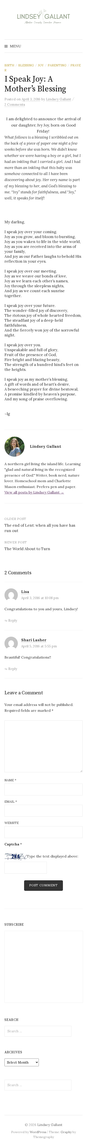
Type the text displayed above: (52, 856)
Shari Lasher (33, 640)
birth (9, 65)
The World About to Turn (27, 548)
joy (41, 65)
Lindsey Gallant (49, 1125)
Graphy (66, 1132)
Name (10, 780)
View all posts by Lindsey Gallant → (34, 492)
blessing (26, 65)
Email (10, 802)
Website (11, 823)
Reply (12, 620)
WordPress (38, 1132)
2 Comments (14, 104)
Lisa (25, 591)
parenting (57, 65)
